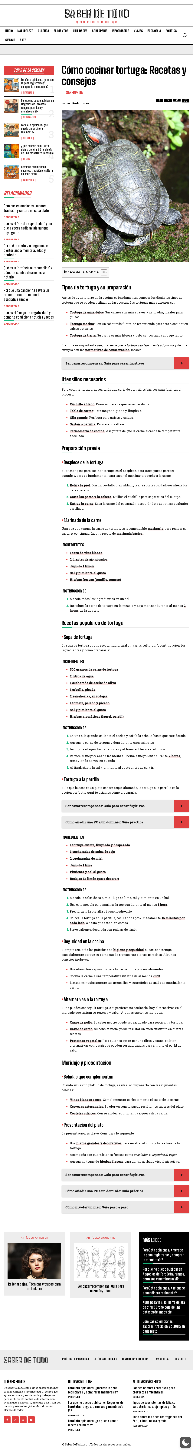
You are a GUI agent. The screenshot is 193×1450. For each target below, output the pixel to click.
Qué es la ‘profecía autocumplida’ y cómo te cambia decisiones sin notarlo (28, 272)
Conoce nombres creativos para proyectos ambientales (153, 1390)
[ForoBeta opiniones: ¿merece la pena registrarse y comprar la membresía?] (11, 85)
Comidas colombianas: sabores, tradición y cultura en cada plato (37, 170)
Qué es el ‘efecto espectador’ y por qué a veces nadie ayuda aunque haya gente (28, 228)
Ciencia (26, 159)
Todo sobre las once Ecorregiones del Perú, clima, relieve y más (157, 1419)
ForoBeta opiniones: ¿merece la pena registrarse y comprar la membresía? (37, 83)
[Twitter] (168, 103)
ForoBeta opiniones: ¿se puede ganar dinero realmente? (34, 128)
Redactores (80, 103)
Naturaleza (140, 1411)
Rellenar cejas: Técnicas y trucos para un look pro (34, 1286)
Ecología (138, 1397)
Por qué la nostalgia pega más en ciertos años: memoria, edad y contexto (26, 250)
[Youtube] (31, 1419)
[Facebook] (159, 103)
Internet (27, 92)
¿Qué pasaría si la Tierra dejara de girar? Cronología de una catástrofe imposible (37, 149)
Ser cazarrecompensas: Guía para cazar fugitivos (100, 1288)
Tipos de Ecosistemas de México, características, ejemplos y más (154, 1404)
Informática (29, 117)
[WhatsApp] (185, 103)
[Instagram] (15, 1419)
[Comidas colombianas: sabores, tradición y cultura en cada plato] (11, 172)
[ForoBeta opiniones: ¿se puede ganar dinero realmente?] (11, 130)
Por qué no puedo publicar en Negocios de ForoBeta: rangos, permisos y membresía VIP (37, 105)
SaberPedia (28, 180)
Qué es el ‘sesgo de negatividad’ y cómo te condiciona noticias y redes (29, 314)
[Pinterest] (177, 103)
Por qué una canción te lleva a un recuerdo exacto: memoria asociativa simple (26, 295)
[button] (184, 35)
